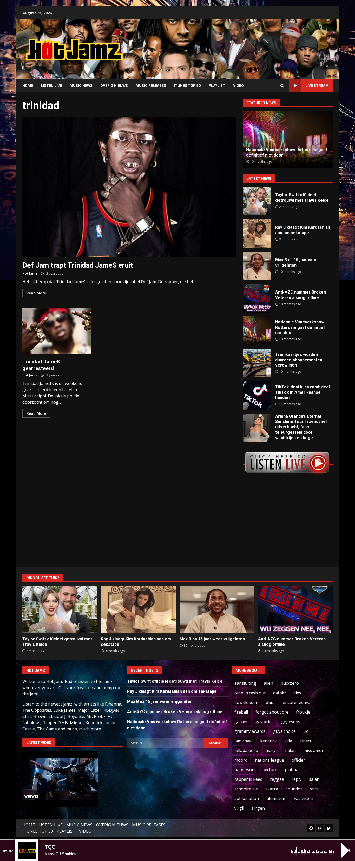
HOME (27, 86)
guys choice (284, 731)
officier (298, 760)
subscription (246, 798)
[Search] (282, 86)
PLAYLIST (216, 86)
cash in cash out (250, 693)
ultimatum (276, 798)
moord (240, 760)
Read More (36, 292)
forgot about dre (271, 712)
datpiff (279, 693)
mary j (272, 750)
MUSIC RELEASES (151, 86)
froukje (303, 712)
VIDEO (238, 86)
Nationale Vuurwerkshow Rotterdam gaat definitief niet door (257, 330)
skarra (271, 789)
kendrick (268, 741)
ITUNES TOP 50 (187, 86)
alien (268, 683)
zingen (258, 808)
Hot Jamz (29, 273)
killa (288, 741)
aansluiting (245, 683)
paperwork (245, 769)
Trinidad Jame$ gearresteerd (56, 331)
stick (314, 789)
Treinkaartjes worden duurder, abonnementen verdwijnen (257, 363)
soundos (294, 789)
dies (297, 693)
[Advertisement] (243, 45)
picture (270, 769)
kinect (305, 741)
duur (270, 702)
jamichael (243, 741)
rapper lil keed (248, 779)
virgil (239, 808)
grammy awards (250, 731)
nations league (269, 760)
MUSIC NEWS (81, 86)
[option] (287, 139)
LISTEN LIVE (51, 86)
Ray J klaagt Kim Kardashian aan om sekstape (257, 233)
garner (241, 721)
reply (296, 779)
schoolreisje (246, 789)
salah (314, 779)
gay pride (264, 721)
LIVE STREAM (317, 86)
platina (291, 769)
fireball (241, 712)
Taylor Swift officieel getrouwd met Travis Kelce (257, 201)
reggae (277, 779)
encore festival (297, 702)
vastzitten (303, 798)
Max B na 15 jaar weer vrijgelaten (257, 266)
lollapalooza (246, 750)
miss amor (313, 750)
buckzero (290, 683)
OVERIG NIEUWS (114, 86)
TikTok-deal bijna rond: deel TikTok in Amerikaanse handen (257, 395)
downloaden (246, 702)
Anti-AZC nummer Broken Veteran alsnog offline (257, 298)
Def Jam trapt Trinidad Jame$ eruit (129, 187)
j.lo (306, 731)
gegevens (290, 721)
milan (290, 750)
